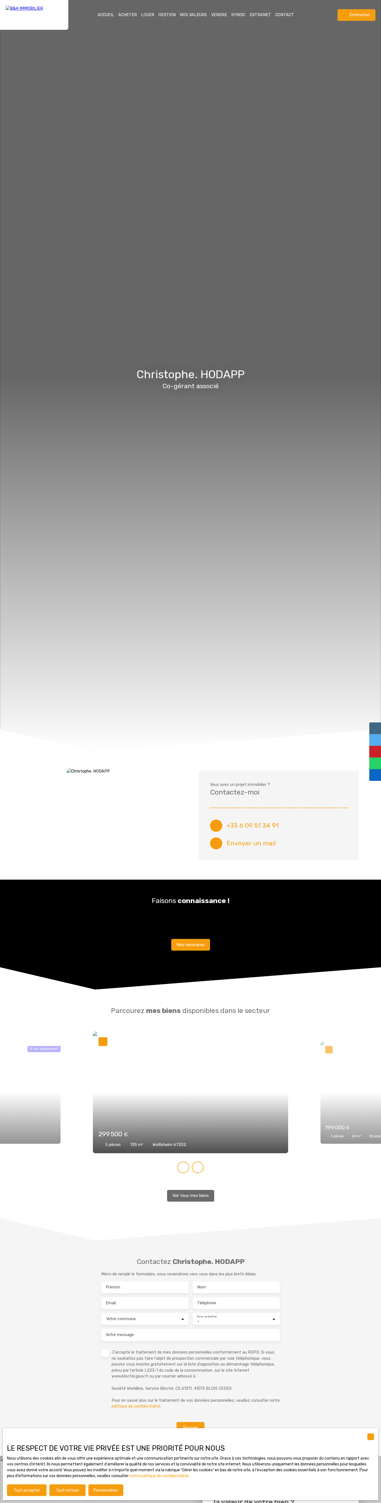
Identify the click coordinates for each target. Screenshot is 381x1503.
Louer (147, 15)
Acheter (127, 15)
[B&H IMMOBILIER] (34, 15)
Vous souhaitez (207, 1316)
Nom (201, 1287)
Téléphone (206, 1303)
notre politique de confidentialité (159, 1476)
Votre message (120, 1334)
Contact (284, 15)
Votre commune (121, 1319)
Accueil (106, 15)
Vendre (219, 15)
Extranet (260, 15)
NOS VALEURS (193, 15)
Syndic (238, 15)
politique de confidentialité (136, 1406)
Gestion (167, 15)
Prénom (113, 1287)
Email (111, 1303)
